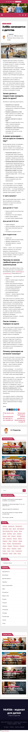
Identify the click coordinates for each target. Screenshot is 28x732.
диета (20, 531)
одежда (20, 541)
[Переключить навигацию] (25, 15)
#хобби (9, 39)
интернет (14, 536)
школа (19, 553)
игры (9, 536)
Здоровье (4, 582)
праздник (10, 546)
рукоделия (14, 548)
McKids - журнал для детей (14, 6)
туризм (10, 553)
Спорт (3, 623)
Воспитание (10, 475)
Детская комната (7, 446)
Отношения (18, 446)
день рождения (20, 528)
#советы (18, 38)
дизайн (4, 533)
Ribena (19, 723)
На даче (4, 599)
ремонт (8, 548)
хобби (15, 553)
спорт (8, 551)
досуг (14, 533)
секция (19, 548)
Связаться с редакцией (19, 727)
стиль (13, 551)
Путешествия (5, 616)
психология (15, 546)
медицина (5, 541)
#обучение (9, 38)
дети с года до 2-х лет (8, 531)
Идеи (3, 588)
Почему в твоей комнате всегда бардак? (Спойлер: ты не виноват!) (13, 449)
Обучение (9, 23)
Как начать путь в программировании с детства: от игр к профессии (8, 416)
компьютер (9, 538)
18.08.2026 (6, 677)
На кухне (4, 23)
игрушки (4, 536)
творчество (5, 553)
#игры (17, 36)
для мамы (9, 533)
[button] (20, 15)
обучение (15, 541)
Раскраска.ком (9, 722)
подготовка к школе (16, 543)
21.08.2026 (6, 647)
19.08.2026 (6, 662)
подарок (9, 543)
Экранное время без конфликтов (10, 509)
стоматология (19, 551)
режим (4, 548)
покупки (4, 546)
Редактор (11, 34)
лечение (15, 538)
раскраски (22, 546)
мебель (19, 538)
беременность (19, 526)
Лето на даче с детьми (7, 517)
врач (10, 528)
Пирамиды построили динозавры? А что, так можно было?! (12, 464)
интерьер (19, 536)
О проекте (12, 727)
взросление (5, 528)
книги (4, 538)
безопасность (11, 526)
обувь (10, 541)
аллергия (5, 526)
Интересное (16, 475)
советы (4, 551)
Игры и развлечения (7, 585)
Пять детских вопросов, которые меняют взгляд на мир (13, 478)
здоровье (19, 533)
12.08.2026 (6, 692)
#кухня (21, 36)
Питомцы (4, 613)
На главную (6, 727)
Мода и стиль (5, 595)
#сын (22, 38)
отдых (4, 543)
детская (16, 531)
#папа (14, 38)
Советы (4, 620)
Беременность (6, 571)
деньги (14, 528)
